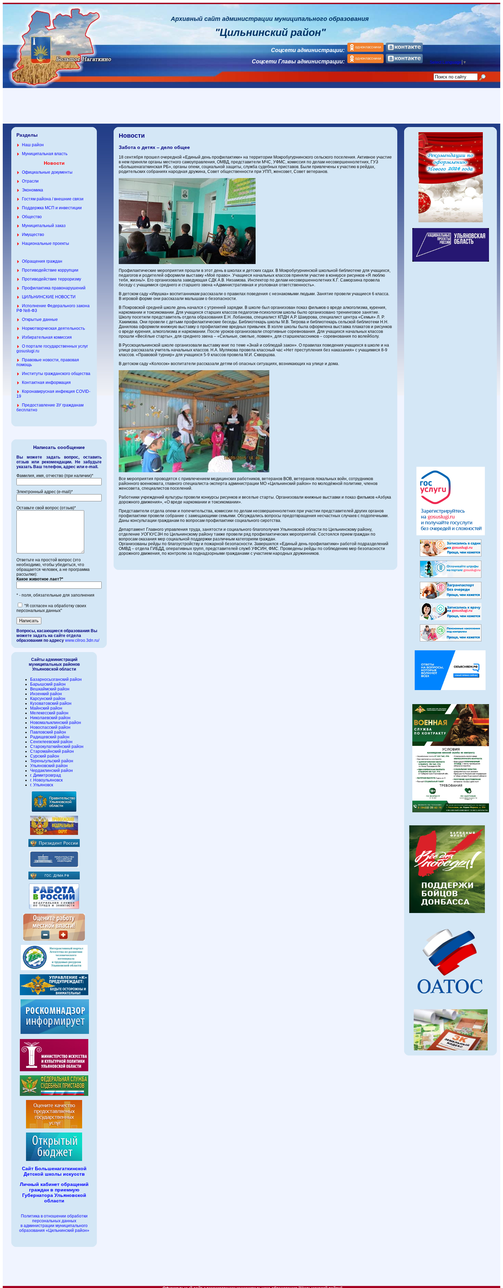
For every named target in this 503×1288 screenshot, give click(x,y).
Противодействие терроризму (51, 279)
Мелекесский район (49, 713)
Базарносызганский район (56, 679)
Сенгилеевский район (51, 741)
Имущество (33, 234)
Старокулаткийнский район (56, 746)
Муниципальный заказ (44, 225)
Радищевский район (49, 737)
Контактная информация (46, 382)
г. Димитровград (45, 775)
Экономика (32, 190)
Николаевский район (50, 717)
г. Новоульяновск (46, 780)
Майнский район (46, 708)
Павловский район (48, 732)
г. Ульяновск (41, 785)
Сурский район (44, 756)
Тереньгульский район (51, 761)
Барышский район (48, 684)
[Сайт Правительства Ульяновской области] (54, 810)
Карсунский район (47, 698)
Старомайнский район (52, 751)
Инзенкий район (46, 693)
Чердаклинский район (51, 770)
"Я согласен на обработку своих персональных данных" (51, 608)
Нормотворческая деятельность (53, 328)
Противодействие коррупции (50, 270)
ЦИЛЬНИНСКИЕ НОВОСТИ (49, 297)
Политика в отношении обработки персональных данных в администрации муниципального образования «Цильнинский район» (54, 1223)
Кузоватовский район (51, 703)
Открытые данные (40, 319)
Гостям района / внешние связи (52, 199)
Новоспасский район (50, 727)
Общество (32, 216)
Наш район (33, 144)
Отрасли (30, 181)
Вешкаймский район (49, 689)
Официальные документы (47, 172)
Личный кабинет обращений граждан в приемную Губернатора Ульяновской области (54, 1192)
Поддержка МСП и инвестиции (52, 207)
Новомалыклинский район (55, 722)
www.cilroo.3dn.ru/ (82, 640)
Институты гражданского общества (56, 373)
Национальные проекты (45, 243)
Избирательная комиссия (47, 337)
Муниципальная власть (44, 153)
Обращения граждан (42, 261)
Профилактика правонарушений (54, 288)
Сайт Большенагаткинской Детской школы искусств (54, 1171)
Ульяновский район (49, 765)
